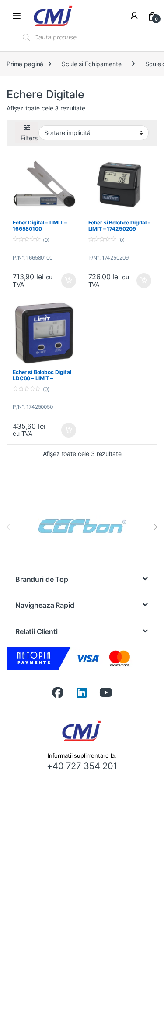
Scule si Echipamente (91, 64)
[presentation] (155, 527)
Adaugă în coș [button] (65, 280)
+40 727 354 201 (82, 766)
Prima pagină (25, 64)
